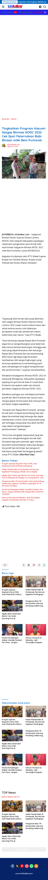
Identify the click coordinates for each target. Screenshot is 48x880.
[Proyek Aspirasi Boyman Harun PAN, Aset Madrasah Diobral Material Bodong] (12, 581)
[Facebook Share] (24, 565)
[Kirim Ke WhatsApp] (44, 565)
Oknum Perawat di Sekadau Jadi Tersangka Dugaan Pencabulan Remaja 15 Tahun (21, 498)
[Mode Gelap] (40, 7)
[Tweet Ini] (29, 565)
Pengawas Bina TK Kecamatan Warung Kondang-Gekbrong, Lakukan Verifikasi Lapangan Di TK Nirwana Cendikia (23, 483)
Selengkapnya (23, 849)
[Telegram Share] (39, 565)
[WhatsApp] (31, 866)
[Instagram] (27, 866)
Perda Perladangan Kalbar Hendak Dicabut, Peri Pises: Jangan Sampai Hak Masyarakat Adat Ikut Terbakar (23, 491)
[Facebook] (12, 866)
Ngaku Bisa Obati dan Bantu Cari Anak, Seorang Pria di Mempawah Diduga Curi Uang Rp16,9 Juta (23, 476)
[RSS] (36, 866)
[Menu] (3, 7)
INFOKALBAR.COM (13, 145)
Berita (4, 124)
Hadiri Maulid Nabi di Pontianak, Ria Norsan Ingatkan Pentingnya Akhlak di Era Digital (20, 470)
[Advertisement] (24, 40)
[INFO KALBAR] (14, 7)
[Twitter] (17, 866)
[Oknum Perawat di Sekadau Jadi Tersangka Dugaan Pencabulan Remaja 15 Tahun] (36, 629)
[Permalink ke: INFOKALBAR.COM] (4, 145)
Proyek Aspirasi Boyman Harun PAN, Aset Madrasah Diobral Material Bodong (19, 464)
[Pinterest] (22, 866)
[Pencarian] (44, 7)
